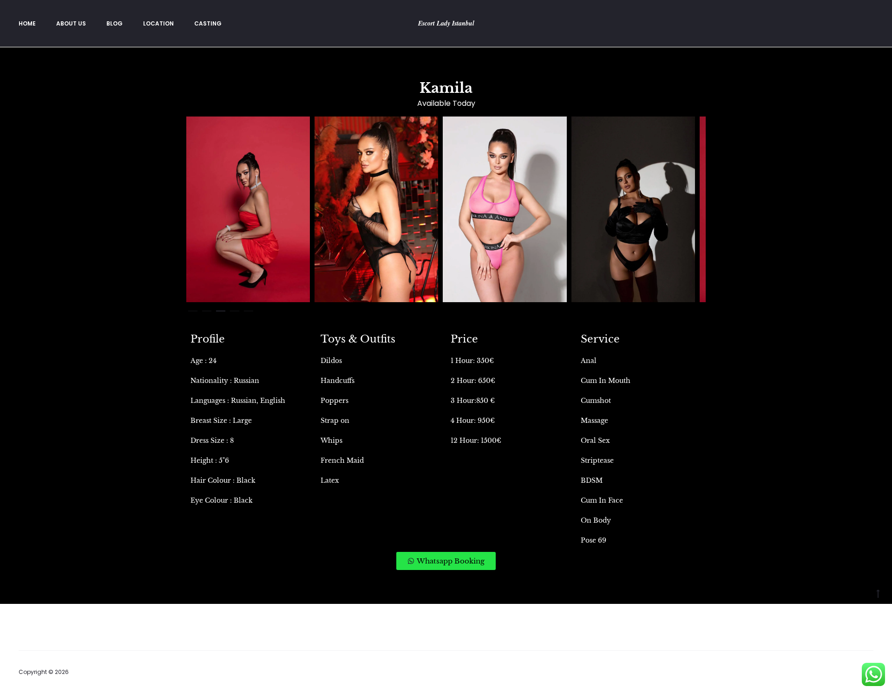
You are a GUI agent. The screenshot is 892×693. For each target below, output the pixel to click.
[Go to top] (878, 593)
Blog (114, 23)
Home (27, 23)
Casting (208, 23)
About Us (71, 23)
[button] (193, 309)
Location (158, 23)
